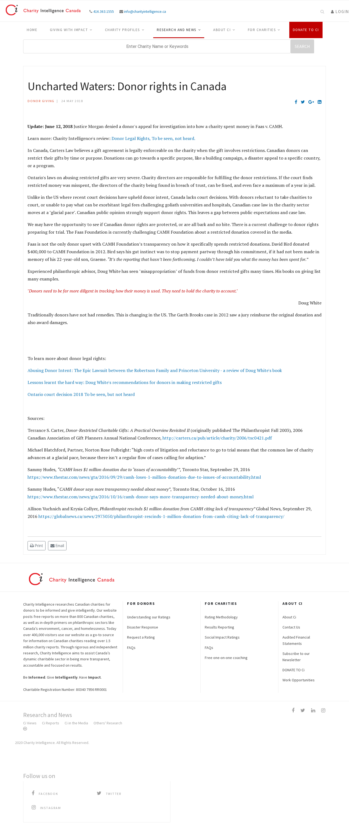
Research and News (176, 30)
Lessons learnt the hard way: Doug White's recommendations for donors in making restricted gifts (125, 382)
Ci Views (30, 723)
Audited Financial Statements (296, 640)
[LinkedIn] (319, 102)
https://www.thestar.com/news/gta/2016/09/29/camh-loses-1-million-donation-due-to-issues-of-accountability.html (144, 477)
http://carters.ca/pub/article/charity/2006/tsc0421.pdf (217, 438)
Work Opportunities (298, 680)
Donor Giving (41, 101)
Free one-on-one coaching (226, 657)
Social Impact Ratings (222, 637)
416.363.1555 (103, 11)
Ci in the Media (76, 723)
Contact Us (291, 627)
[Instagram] (323, 710)
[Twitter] (303, 102)
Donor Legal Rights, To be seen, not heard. (153, 138)
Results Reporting (219, 627)
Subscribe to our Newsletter (296, 656)
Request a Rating (141, 637)
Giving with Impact (69, 30)
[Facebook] (296, 102)
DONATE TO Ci (293, 669)
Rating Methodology (221, 617)
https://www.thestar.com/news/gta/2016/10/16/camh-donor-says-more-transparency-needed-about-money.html (141, 497)
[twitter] (302, 710)
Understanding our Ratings (148, 617)
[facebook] (293, 710)
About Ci (222, 30)
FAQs (131, 647)
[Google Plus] (311, 102)
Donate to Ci (306, 30)
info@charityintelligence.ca (145, 11)
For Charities (262, 30)
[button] (340, 11)
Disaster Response (142, 627)
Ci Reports (50, 723)
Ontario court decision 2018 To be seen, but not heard (81, 394)
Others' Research (108, 723)
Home (32, 30)
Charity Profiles (122, 30)
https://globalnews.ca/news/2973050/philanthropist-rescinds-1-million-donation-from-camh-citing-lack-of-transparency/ (161, 516)
